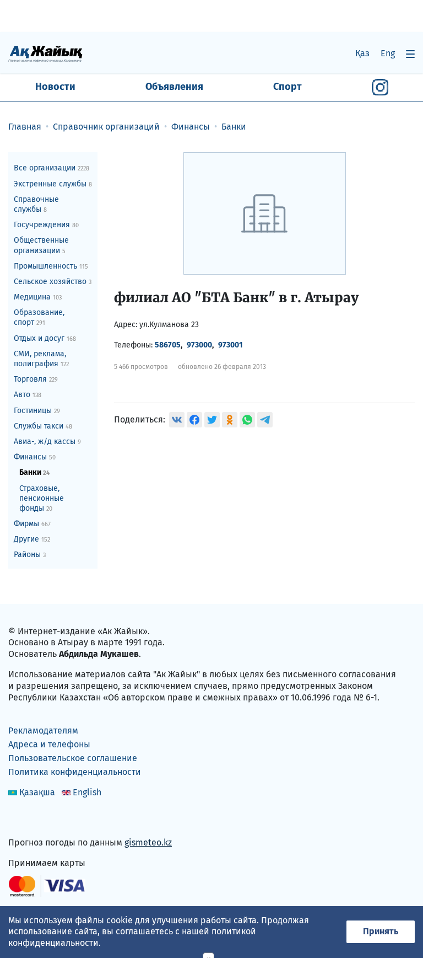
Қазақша (37, 792)
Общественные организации (41, 245)
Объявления (174, 87)
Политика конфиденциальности (74, 772)
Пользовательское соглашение (72, 758)
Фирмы (32, 523)
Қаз (362, 53)
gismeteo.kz (148, 842)
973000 (199, 345)
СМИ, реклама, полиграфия (41, 358)
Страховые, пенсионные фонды (41, 498)
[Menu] (410, 54)
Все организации (51, 168)
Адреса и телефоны (49, 744)
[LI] (32, 819)
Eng (388, 53)
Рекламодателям (43, 730)
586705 (168, 345)
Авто (27, 394)
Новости (55, 87)
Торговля (36, 379)
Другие (32, 539)
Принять (380, 931)
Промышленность (51, 266)
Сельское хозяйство (52, 281)
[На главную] (45, 53)
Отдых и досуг (45, 338)
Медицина (38, 297)
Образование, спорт (39, 317)
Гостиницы (37, 410)
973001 (230, 345)
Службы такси (43, 426)
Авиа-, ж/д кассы (47, 441)
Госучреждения (46, 224)
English (87, 792)
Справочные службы (36, 204)
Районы (30, 554)
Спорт (287, 87)
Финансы (35, 457)
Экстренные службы (53, 184)
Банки (34, 472)
